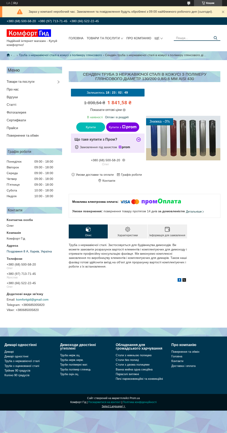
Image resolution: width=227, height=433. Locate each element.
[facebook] (179, 280)
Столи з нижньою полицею (134, 355)
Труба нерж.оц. (70, 355)
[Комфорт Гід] (29, 33)
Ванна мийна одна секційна (134, 369)
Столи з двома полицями (132, 364)
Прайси (12, 128)
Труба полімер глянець (75, 369)
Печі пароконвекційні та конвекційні (139, 378)
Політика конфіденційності (140, 402)
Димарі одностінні (16, 356)
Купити (91, 127)
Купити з (115, 127)
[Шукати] (215, 38)
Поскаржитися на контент (104, 402)
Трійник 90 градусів (17, 370)
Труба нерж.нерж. (72, 360)
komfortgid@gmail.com (32, 299)
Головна (76, 38)
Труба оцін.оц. (69, 374)
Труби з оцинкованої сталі (21, 366)
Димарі (9, 351)
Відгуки (12, 97)
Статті (11, 104)
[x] (184, 280)
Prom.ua (135, 398)
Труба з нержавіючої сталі (22, 361)
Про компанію (138, 38)
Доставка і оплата (183, 366)
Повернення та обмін (23, 135)
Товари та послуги (103, 38)
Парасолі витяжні (127, 374)
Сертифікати (16, 120)
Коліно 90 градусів (16, 375)
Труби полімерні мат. (74, 364)
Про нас (13, 89)
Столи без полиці (127, 360)
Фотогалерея (16, 112)
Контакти (177, 361)
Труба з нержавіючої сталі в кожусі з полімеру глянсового (60, 55)
